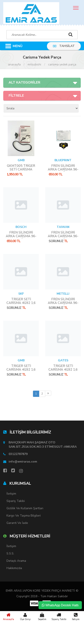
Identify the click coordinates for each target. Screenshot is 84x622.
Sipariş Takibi (58, 619)
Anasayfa (8, 619)
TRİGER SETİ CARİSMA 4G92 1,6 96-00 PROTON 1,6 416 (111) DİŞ (21, 371)
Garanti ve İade (17, 523)
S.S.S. (10, 553)
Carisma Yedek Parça (62, 64)
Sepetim (42, 619)
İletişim (75, 619)
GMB (21, 160)
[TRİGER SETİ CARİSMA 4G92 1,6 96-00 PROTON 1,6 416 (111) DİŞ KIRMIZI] (21, 271)
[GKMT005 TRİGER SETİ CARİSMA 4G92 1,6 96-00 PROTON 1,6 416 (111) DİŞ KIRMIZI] (21, 138)
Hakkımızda (14, 568)
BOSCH (21, 227)
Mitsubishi (34, 64)
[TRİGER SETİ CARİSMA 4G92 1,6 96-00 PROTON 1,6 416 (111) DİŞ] (21, 338)
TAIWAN (63, 227)
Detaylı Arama (16, 561)
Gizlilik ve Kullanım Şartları (24, 508)
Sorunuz (56, 241)
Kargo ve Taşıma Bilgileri (23, 516)
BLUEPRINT (63, 160)
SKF (21, 294)
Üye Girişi (25, 619)
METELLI (63, 294)
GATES (63, 360)
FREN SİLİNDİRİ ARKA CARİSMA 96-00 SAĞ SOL (63, 169)
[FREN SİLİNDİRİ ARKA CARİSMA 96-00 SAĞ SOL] (63, 138)
